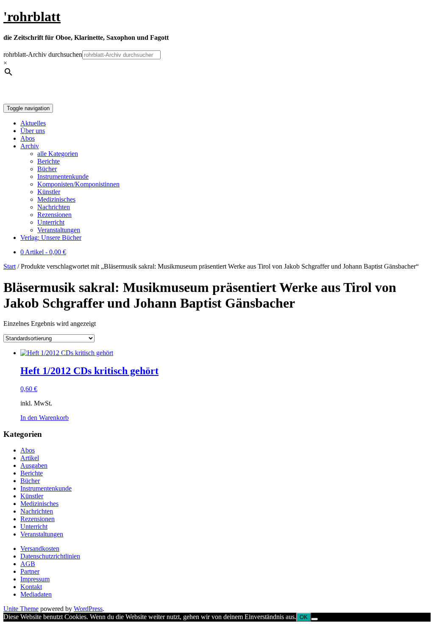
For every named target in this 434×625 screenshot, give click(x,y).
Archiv (29, 146)
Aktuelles (33, 123)
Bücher (47, 168)
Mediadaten (36, 594)
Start (9, 266)
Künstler (48, 191)
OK (304, 617)
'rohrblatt (32, 16)
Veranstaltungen (58, 229)
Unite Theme (21, 608)
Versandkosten (39, 548)
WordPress (88, 608)
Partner (29, 571)
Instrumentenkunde (63, 176)
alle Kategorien (57, 153)
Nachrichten (53, 207)
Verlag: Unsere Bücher (50, 237)
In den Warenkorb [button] (44, 417)
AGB (27, 563)
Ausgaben (33, 465)
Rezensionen (54, 214)
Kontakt (31, 586)
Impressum (35, 579)
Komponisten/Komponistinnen (78, 184)
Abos (27, 138)
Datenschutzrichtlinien (50, 556)
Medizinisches (56, 199)
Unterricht (50, 222)
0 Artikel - (43, 252)
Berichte (48, 161)
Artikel (29, 457)
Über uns (32, 130)
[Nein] (314, 619)
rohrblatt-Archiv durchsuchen (42, 54)
